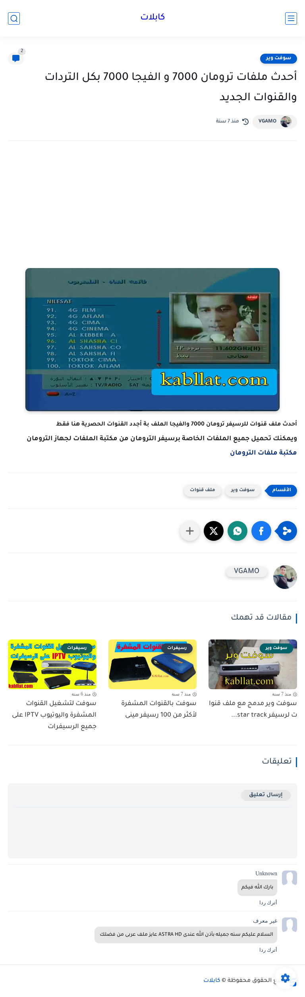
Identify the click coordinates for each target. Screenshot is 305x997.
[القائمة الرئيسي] (291, 18)
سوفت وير (278, 58)
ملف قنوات (202, 490)
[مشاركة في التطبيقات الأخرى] (190, 531)
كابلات (152, 18)
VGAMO (267, 121)
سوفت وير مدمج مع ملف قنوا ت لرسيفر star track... (253, 709)
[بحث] (14, 18)
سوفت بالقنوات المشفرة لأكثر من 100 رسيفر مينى (159, 709)
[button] (261, 531)
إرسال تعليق (266, 795)
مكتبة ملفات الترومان (263, 453)
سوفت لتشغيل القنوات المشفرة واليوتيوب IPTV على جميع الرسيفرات (54, 715)
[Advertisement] (152, 216)
